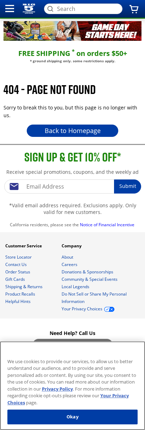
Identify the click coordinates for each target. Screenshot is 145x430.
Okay (72, 416)
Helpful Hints (18, 301)
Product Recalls (20, 294)
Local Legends (76, 287)
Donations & (87, 272)
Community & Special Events (90, 279)
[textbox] (72, 186)
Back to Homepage (73, 130)
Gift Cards (15, 279)
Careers (70, 264)
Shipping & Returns (24, 287)
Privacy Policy (57, 389)
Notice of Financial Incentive (107, 225)
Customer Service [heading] (24, 246)
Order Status (18, 272)
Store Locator (19, 257)
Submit (127, 186)
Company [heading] (72, 246)
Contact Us (16, 264)
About (68, 257)
